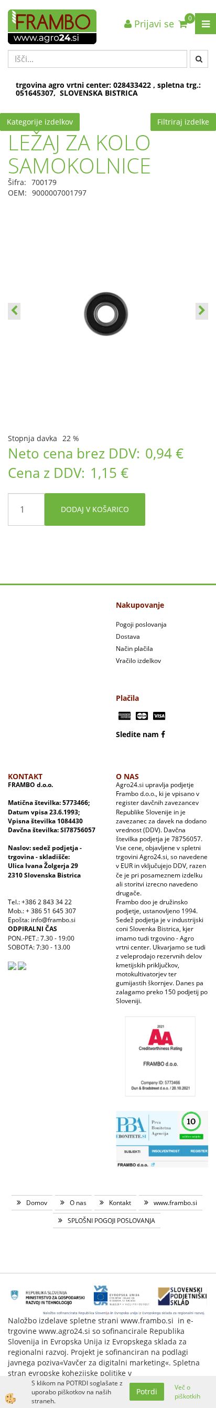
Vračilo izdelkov (138, 660)
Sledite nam (137, 734)
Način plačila (134, 648)
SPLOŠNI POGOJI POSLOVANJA (111, 1220)
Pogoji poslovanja (141, 624)
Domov (36, 1202)
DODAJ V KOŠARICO (95, 509)
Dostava (128, 636)
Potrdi (146, 1391)
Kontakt (120, 1202)
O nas (78, 1202)
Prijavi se (153, 23)
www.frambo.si (175, 1202)
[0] (182, 23)
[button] (202, 311)
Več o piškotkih (187, 1392)
